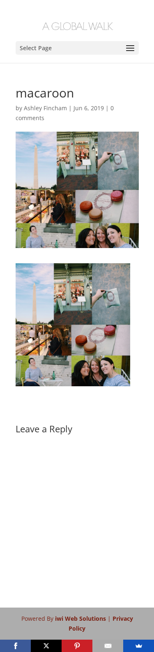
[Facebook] (15, 646)
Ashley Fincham (45, 108)
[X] (46, 646)
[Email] (107, 646)
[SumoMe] (138, 646)
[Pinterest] (77, 646)
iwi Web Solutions (81, 618)
